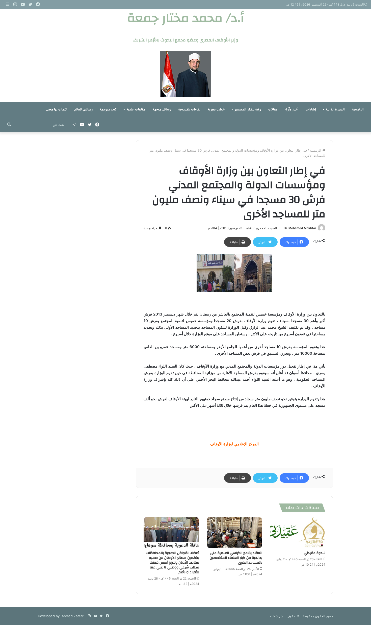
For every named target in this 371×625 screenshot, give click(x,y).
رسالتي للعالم (83, 109)
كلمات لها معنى (56, 109)
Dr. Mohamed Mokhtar (300, 228)
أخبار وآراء (292, 109)
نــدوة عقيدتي (314, 553)
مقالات (273, 109)
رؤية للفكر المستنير (247, 109)
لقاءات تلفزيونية (189, 109)
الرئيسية (358, 109)
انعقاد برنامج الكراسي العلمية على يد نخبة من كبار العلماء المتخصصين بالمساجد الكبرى (236, 558)
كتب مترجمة (108, 109)
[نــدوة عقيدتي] (297, 532)
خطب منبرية (216, 109)
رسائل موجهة (162, 109)
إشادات (311, 109)
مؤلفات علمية (135, 109)
